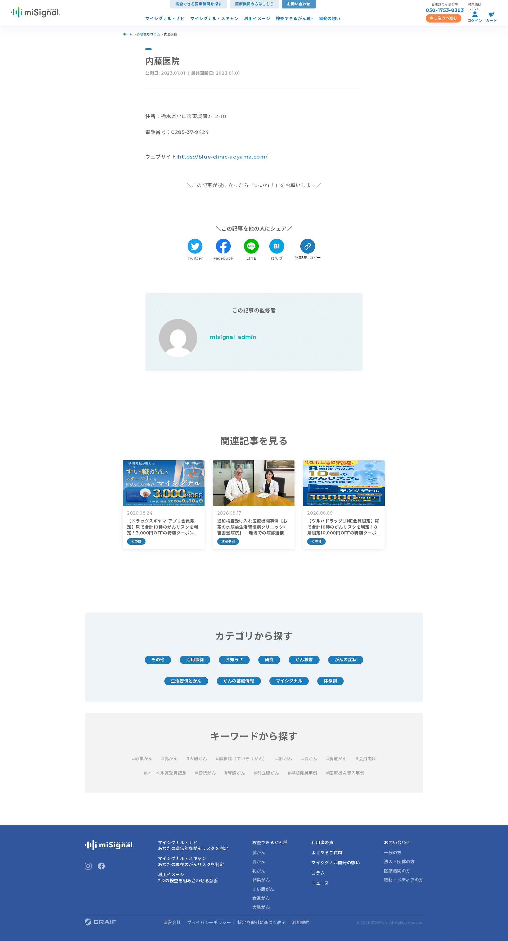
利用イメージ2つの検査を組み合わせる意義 (188, 877)
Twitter (195, 258)
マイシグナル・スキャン (214, 18)
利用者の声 (322, 842)
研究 (269, 659)
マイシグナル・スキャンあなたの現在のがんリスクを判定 (191, 861)
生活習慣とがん (186, 680)
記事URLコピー (308, 257)
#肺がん (284, 758)
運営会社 (172, 922)
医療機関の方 (397, 871)
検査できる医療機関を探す (198, 4)
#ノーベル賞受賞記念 (165, 773)
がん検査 (304, 659)
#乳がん (169, 758)
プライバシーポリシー (209, 922)
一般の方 (393, 852)
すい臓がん (263, 889)
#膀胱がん (205, 773)
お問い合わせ (298, 4)
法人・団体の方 (399, 861)
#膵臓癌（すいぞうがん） (241, 758)
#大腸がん (196, 758)
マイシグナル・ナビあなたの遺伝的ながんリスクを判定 (193, 845)
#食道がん (336, 758)
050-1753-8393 (445, 10)
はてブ (277, 258)
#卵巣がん (142, 758)
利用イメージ (257, 18)
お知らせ (234, 659)
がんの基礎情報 (238, 680)
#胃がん (309, 758)
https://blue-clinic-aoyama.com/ (222, 157)
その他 (158, 659)
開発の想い (330, 18)
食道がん (261, 898)
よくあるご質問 (326, 852)
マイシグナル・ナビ (165, 18)
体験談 (330, 680)
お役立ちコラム (148, 34)
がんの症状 (346, 659)
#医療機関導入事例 (345, 773)
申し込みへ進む (443, 18)
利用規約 (301, 922)
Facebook (223, 258)
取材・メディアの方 (403, 880)
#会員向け (365, 758)
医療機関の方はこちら (254, 4)
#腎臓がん (234, 773)
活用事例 (195, 659)
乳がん (259, 871)
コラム (318, 873)
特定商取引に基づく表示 (261, 922)
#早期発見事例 (302, 773)
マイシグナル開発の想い (335, 862)
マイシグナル (289, 680)
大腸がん (261, 907)
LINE (251, 258)
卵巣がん (261, 880)
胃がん (259, 861)
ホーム (128, 34)
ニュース (320, 883)
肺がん (259, 852)
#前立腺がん (266, 773)
